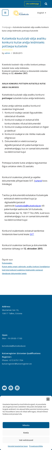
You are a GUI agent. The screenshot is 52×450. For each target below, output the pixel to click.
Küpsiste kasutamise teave (18, 446)
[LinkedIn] (17, 388)
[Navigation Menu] (5, 13)
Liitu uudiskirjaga (32, 4)
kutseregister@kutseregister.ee (17, 363)
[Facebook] (10, 388)
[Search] (46, 3)
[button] (48, 399)
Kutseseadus (7, 263)
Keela (26, 432)
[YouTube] (4, 388)
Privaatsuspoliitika (36, 446)
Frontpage (6, 27)
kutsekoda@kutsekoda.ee (14, 346)
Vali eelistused (26, 440)
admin (7, 53)
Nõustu (26, 425)
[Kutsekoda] (21, 13)
